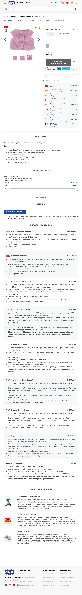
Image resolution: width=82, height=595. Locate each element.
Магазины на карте (26, 573)
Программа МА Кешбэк (27, 577)
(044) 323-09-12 (24, 3)
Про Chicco (63, 573)
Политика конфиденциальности (69, 577)
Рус (55, 2)
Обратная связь (48, 581)
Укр (51, 2)
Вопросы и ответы (48, 585)
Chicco (6, 16)
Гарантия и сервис (48, 577)
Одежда (14, 16)
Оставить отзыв (14, 212)
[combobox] (60, 76)
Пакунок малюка (48, 589)
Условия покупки (65, 589)
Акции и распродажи (26, 581)
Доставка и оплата (48, 573)
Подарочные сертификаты (28, 585)
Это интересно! (64, 585)
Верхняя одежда (25, 16)
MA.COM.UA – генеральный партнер (30, 589)
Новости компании (65, 581)
